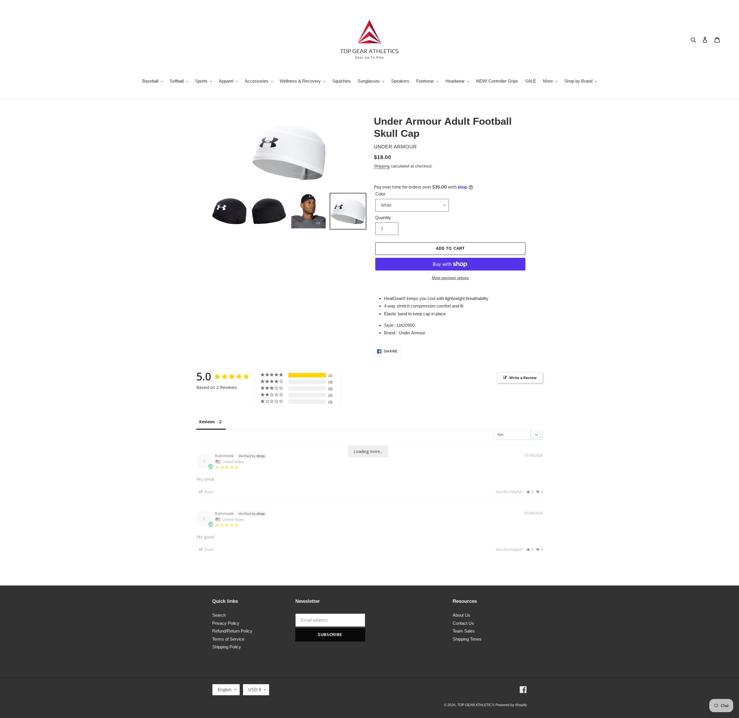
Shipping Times (467, 639)
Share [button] (208, 491)
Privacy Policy (225, 623)
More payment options (450, 278)
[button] (530, 491)
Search (219, 615)
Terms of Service (228, 639)
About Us (461, 615)
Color (380, 193)
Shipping (382, 166)
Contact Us (463, 623)
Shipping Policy (226, 646)
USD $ (254, 689)
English (225, 689)
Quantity (383, 217)
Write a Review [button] (523, 377)
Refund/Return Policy (232, 631)
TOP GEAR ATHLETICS (475, 705)
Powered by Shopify (511, 705)
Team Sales (464, 631)
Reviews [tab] (207, 421)
